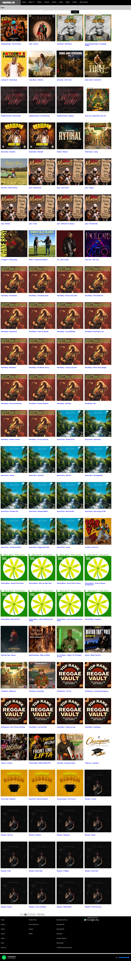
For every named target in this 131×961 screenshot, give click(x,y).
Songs (3, 920)
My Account (84, 2)
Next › (42, 914)
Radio (68, 2)
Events (46, 2)
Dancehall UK (60, 929)
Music (31, 2)
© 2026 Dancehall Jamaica (64, 947)
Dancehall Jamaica (62, 920)
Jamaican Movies (61, 938)
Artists (54, 2)
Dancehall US (60, 924)
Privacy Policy (33, 920)
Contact (31, 929)
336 (39, 914)
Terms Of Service (33, 924)
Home (24, 2)
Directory (3, 947)
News (61, 2)
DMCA (30, 933)
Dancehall (59, 933)
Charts (74, 2)
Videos (39, 2)
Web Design (60, 943)
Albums (3, 924)
